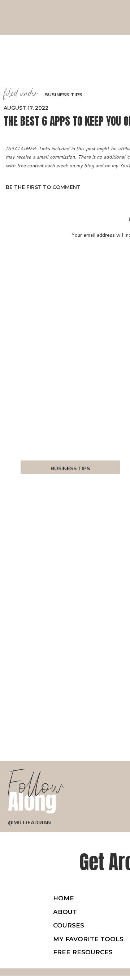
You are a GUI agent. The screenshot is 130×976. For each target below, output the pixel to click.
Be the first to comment (43, 187)
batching (99, 459)
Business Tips (63, 94)
